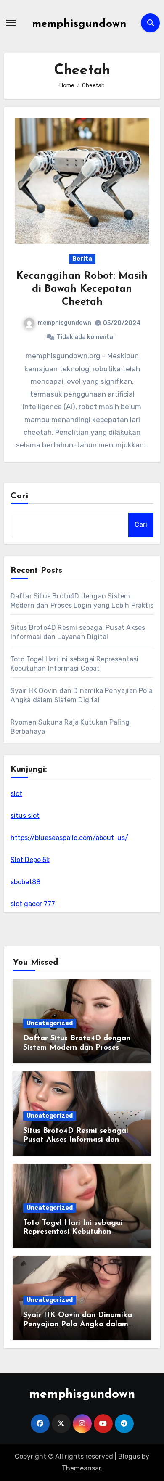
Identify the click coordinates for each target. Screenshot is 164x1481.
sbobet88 (25, 882)
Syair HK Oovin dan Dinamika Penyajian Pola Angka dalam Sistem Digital (77, 1324)
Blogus (129, 1456)
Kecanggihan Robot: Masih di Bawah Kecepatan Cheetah (82, 289)
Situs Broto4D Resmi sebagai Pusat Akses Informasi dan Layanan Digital (75, 1140)
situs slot (25, 816)
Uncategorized (49, 1023)
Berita (82, 258)
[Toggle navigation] (11, 23)
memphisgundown (79, 24)
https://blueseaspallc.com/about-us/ (69, 838)
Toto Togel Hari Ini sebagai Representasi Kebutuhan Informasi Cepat (73, 1232)
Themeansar (81, 1468)
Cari (20, 496)
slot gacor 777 (33, 904)
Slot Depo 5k (30, 860)
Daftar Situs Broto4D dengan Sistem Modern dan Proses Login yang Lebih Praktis (76, 1048)
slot (16, 794)
